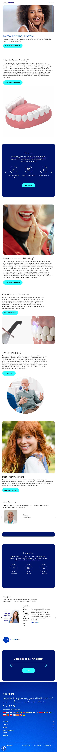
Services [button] (5, 724)
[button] (3, 748)
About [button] (5, 727)
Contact (5, 735)
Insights (5, 732)
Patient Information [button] (8, 730)
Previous (5, 172)
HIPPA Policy (37, 745)
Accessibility (47, 745)
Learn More (28, 185)
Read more (34, 622)
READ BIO (34, 519)
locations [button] (5, 721)
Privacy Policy (26, 745)
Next (51, 172)
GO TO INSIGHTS (15, 639)
